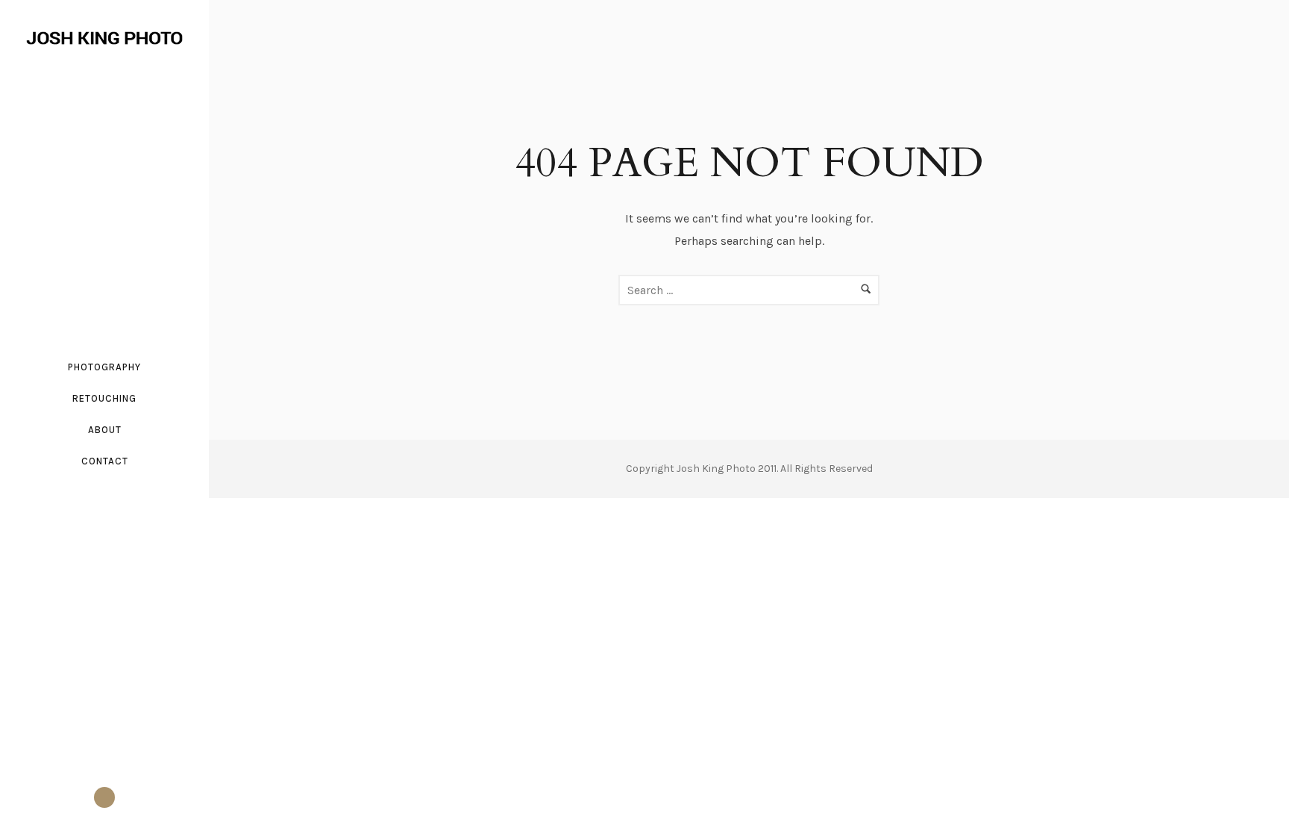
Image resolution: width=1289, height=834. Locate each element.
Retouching (104, 398)
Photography (104, 367)
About (105, 429)
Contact (104, 461)
